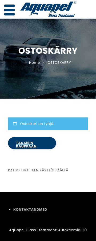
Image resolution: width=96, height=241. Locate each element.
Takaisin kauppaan (26, 144)
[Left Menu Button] (9, 10)
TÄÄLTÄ (61, 170)
